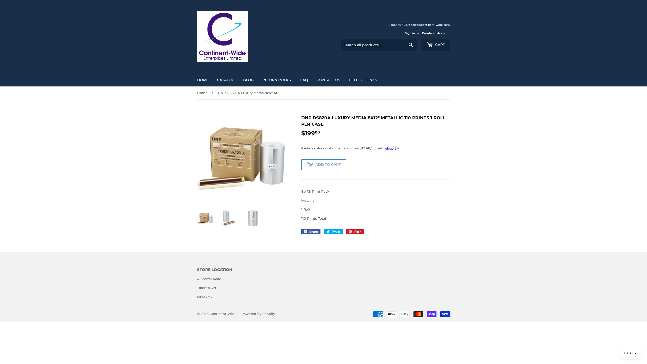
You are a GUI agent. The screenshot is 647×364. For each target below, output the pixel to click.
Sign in (410, 33)
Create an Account (436, 33)
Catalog (226, 80)
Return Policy (277, 80)
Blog (248, 80)
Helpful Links (363, 80)
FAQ (304, 80)
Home (203, 80)
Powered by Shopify (258, 314)
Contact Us (328, 80)
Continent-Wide (223, 314)
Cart (439, 44)
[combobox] (379, 45)
